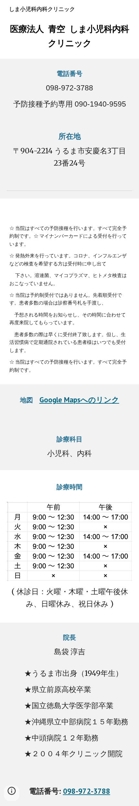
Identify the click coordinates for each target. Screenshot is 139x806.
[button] (11, 793)
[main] (70, 34)
